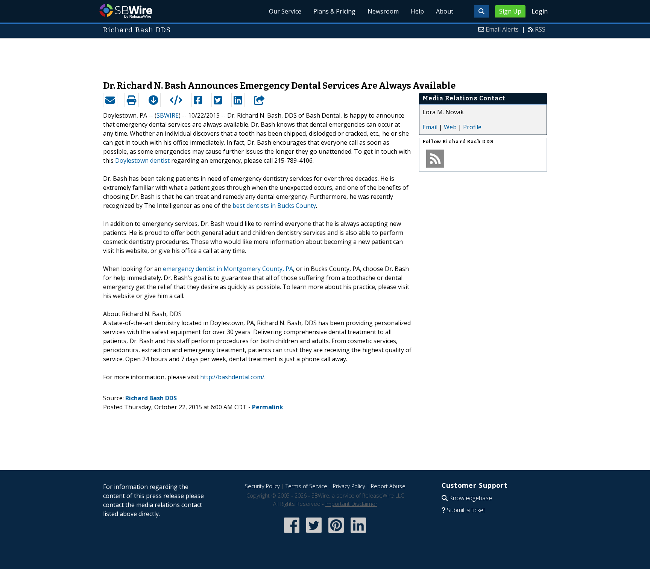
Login (540, 11)
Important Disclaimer (351, 503)
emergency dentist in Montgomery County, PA (228, 269)
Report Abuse (388, 486)
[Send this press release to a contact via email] (110, 100)
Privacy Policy (349, 486)
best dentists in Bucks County (274, 205)
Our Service (285, 11)
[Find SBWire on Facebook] (291, 533)
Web (450, 127)
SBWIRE (167, 115)
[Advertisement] (325, 56)
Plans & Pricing (334, 11)
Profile (472, 127)
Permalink (267, 407)
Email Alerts (502, 29)
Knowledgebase (470, 498)
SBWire (125, 11)
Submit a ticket (466, 510)
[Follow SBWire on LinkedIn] (358, 533)
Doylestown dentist (142, 160)
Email (429, 127)
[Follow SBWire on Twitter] (314, 533)
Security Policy (262, 486)
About (444, 11)
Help (417, 11)
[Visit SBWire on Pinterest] (336, 533)
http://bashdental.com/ (232, 377)
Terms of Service (306, 486)
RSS (540, 29)
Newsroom (383, 11)
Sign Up (510, 11)
